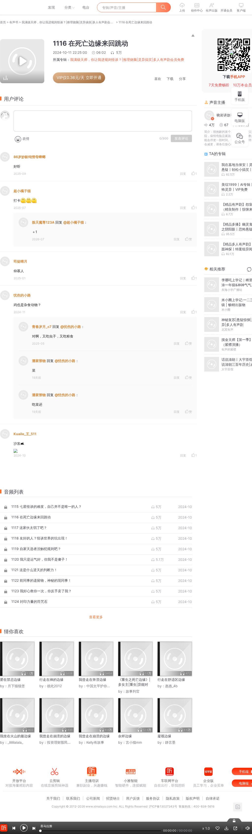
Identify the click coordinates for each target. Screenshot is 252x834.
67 (226, 125)
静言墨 (170, 742)
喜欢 (157, 79)
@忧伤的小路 (70, 326)
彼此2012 (54, 686)
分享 (182, 79)
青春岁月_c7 (41, 326)
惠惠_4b (171, 686)
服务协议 (153, 798)
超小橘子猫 (22, 191)
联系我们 (73, 798)
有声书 (13, 22)
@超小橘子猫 (73, 222)
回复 (183, 173)
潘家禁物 (39, 361)
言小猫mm (134, 742)
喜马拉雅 (19, 7)
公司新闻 (93, 798)
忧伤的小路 (22, 295)
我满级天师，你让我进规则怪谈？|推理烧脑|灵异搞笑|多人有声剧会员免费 (68, 22)
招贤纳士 (113, 798)
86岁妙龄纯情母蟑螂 (30, 157)
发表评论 (181, 138)
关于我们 (53, 798)
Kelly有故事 (95, 742)
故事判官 (133, 691)
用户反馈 (133, 798)
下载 (170, 79)
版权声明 (193, 798)
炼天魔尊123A (43, 222)
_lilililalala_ (15, 742)
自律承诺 (213, 798)
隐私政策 (173, 798)
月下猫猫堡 (16, 686)
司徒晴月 (20, 261)
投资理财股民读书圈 (62, 742)
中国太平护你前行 (100, 686)
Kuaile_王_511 (25, 434)
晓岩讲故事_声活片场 (229, 115)
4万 (212, 125)
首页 (3, 22)
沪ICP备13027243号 (163, 806)
